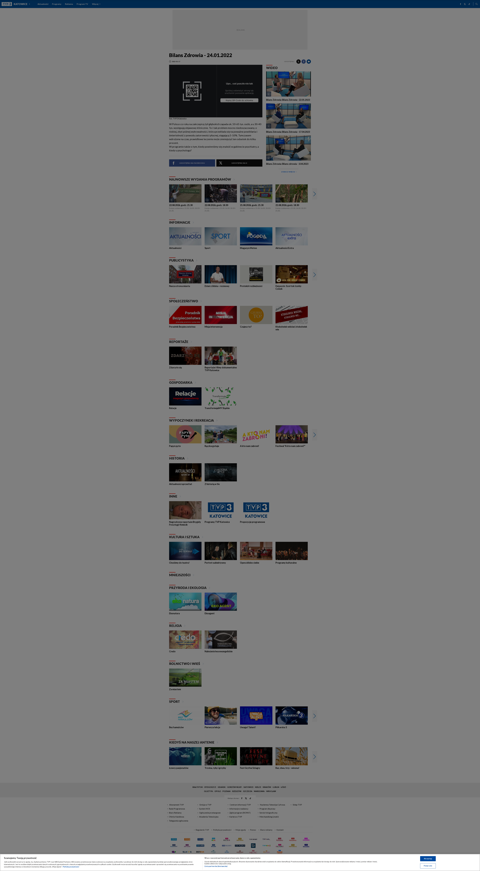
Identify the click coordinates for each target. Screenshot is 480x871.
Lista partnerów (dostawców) (215, 866)
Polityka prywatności (71, 867)
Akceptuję (428, 859)
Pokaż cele (428, 866)
